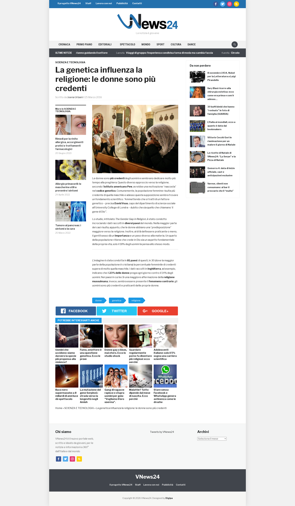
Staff (88, 3)
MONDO (146, 44)
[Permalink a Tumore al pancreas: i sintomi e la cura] (70, 212)
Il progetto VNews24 (69, 3)
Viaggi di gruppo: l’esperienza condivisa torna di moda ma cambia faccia (157, 52)
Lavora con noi (104, 3)
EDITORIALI (105, 44)
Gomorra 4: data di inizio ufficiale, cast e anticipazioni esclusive (221, 172)
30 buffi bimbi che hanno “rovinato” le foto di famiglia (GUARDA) (220, 110)
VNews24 (147, 477)
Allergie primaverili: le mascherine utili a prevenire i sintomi (68, 187)
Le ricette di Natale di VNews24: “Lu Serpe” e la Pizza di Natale (221, 156)
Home (58, 408)
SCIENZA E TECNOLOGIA (70, 62)
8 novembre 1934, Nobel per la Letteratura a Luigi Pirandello (221, 77)
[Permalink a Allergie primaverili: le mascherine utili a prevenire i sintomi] (70, 171)
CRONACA (64, 44)
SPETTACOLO (127, 44)
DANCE (192, 44)
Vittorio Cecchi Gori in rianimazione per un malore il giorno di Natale (221, 141)
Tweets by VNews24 (162, 431)
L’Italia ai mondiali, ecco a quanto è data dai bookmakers (221, 126)
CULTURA (176, 44)
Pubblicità (122, 3)
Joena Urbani (75, 97)
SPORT (160, 44)
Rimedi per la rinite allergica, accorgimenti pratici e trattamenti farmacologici (69, 144)
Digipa (169, 498)
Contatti (137, 3)
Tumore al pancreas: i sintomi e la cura (68, 227)
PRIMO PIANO (84, 44)
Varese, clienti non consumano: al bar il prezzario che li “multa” (220, 187)
